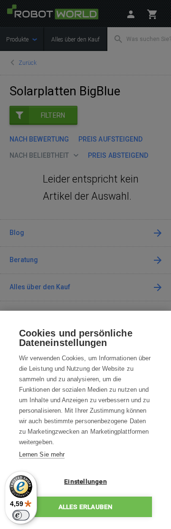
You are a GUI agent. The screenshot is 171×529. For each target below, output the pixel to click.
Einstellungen (85, 481)
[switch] (20, 515)
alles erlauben (85, 506)
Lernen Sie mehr (42, 454)
